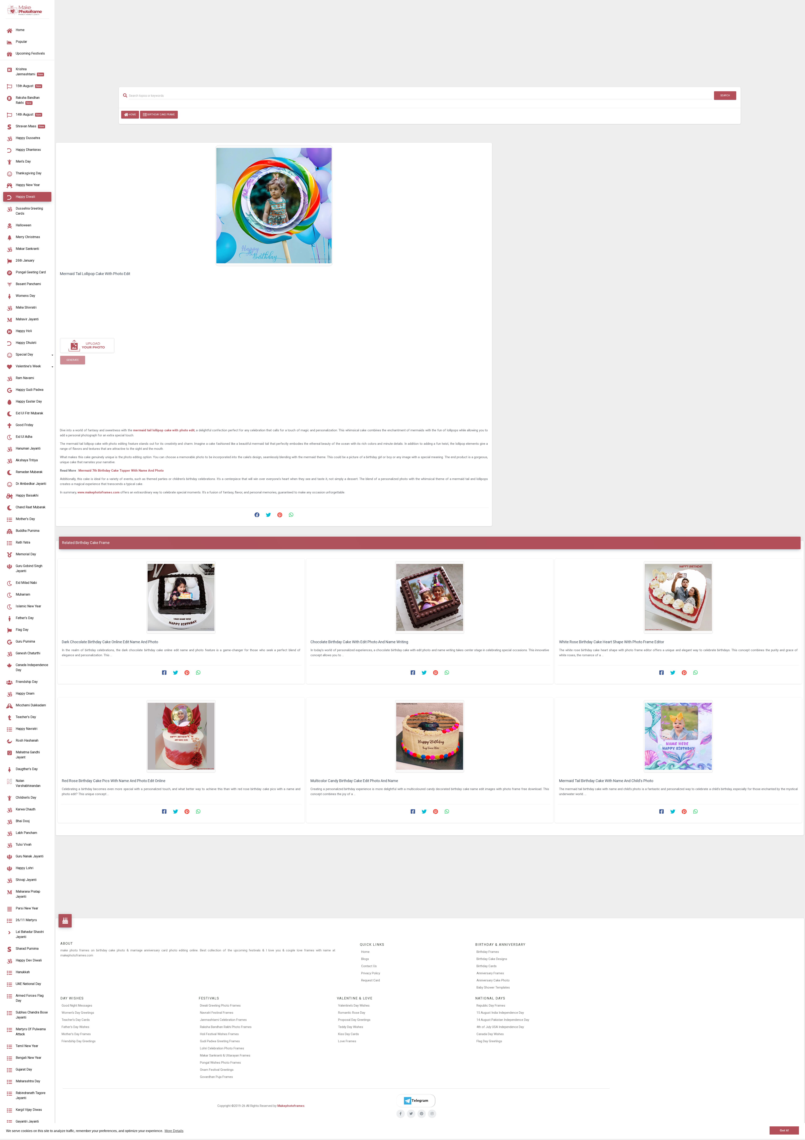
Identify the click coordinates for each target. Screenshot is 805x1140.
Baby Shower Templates (493, 987)
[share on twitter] (268, 516)
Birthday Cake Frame (161, 114)
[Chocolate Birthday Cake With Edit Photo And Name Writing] (429, 597)
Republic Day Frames (491, 1005)
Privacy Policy (370, 973)
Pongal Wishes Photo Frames (220, 1062)
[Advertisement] (430, 41)
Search (725, 95)
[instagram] (432, 1114)
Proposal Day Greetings (354, 1020)
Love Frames (347, 1041)
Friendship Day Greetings (79, 1041)
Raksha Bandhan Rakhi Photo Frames (226, 1027)
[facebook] (400, 1114)
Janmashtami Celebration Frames (223, 1020)
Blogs (365, 959)
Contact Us (369, 966)
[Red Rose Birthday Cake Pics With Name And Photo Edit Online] (181, 736)
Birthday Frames (488, 952)
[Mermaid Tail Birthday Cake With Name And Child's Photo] (678, 736)
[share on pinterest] (280, 516)
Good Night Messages (77, 1005)
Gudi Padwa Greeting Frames (220, 1041)
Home (132, 114)
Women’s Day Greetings (78, 1013)
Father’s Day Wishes (75, 1027)
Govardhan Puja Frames (216, 1077)
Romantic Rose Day (351, 1013)
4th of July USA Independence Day (500, 1027)
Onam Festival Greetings (217, 1070)
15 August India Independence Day (500, 1013)
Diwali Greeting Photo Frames (220, 1005)
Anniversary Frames (490, 973)
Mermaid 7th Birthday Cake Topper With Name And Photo (121, 470)
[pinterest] (421, 1114)
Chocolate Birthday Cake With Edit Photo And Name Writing (359, 642)
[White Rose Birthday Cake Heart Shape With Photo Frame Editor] (678, 597)
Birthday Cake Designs (492, 959)
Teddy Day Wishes (350, 1027)
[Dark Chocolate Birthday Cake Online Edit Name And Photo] (181, 597)
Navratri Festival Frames (216, 1013)
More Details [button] (174, 1131)
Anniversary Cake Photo (493, 980)
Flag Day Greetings (489, 1041)
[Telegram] (415, 1100)
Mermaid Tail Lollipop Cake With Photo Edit (95, 273)
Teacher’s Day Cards (76, 1020)
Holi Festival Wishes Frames (219, 1034)
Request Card (370, 980)
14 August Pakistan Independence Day (503, 1020)
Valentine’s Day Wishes (354, 1005)
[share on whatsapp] (291, 516)
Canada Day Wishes (490, 1034)
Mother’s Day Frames (76, 1034)
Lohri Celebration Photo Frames (222, 1048)
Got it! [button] (784, 1130)
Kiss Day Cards (348, 1034)
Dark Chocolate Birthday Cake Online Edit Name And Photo (110, 642)
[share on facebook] (257, 516)
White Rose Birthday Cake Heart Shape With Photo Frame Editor (611, 642)
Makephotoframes (290, 1106)
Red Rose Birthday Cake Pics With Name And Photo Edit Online (113, 781)
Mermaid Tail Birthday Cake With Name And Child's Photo (606, 781)
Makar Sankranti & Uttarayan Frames (225, 1055)
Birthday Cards (487, 966)
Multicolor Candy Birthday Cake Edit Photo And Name (354, 781)
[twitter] (411, 1114)
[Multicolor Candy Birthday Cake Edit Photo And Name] (429, 736)
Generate (72, 360)
